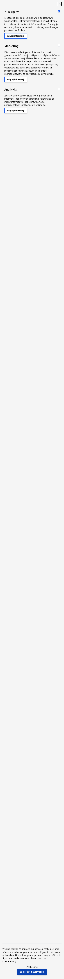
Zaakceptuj (32, 966)
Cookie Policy (9, 961)
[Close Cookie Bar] (60, 4)
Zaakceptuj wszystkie (32, 971)
